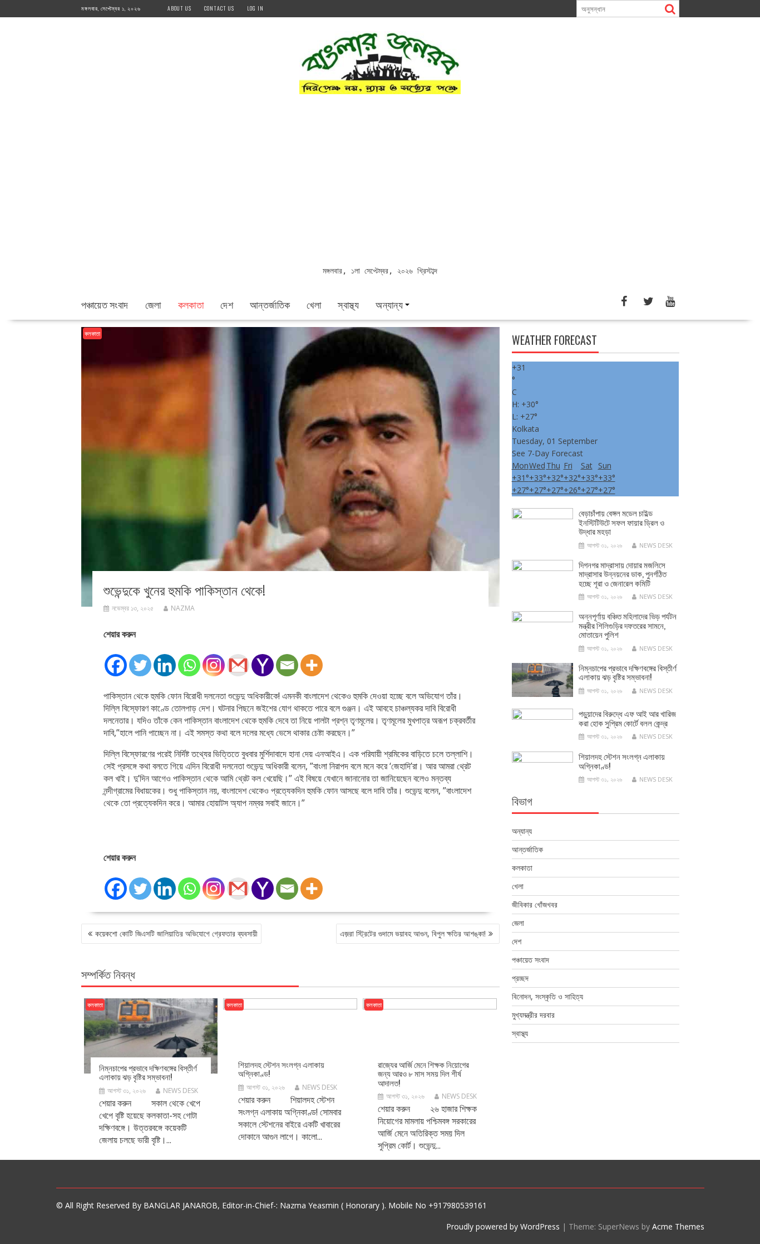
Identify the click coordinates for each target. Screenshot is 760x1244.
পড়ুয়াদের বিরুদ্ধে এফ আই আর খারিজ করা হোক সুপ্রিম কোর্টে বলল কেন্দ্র (627, 718)
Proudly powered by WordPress (503, 1226)
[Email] (287, 659)
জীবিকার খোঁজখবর (534, 904)
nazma (183, 608)
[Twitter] (140, 659)
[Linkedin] (165, 659)
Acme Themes (678, 1226)
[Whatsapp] (189, 659)
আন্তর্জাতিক (270, 304)
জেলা (153, 304)
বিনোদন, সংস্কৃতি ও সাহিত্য (547, 996)
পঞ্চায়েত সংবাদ (105, 304)
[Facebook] (116, 659)
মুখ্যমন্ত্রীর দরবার (533, 1014)
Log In (255, 8)
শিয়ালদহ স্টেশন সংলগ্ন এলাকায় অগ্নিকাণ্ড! (281, 1069)
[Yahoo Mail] (262, 659)
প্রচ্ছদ (520, 978)
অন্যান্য (389, 304)
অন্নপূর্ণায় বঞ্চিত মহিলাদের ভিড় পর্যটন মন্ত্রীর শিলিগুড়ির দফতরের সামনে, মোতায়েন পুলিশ (628, 624)
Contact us (219, 8)
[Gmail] (238, 659)
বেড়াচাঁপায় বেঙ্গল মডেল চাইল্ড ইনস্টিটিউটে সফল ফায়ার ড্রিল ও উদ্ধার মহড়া (621, 521)
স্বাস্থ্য (348, 304)
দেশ (226, 304)
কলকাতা (191, 304)
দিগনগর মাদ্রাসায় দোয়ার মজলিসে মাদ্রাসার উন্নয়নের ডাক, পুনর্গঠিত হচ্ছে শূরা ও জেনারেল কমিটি (623, 573)
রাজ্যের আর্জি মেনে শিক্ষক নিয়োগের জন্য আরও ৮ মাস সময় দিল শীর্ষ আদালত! (423, 1073)
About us (179, 8)
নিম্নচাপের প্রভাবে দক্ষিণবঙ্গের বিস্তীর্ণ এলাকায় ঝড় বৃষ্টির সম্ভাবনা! (148, 1072)
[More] (311, 659)
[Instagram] (214, 659)
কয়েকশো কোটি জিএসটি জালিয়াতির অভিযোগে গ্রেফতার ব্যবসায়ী (176, 933)
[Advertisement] (380, 181)
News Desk (180, 1090)
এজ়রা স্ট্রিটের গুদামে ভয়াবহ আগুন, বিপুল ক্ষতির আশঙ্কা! (413, 933)
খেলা (314, 304)
